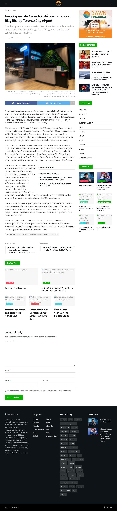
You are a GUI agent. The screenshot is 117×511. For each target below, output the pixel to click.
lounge (46, 235)
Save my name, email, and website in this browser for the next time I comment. (39, 391)
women (80, 487)
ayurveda (72, 424)
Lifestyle (82, 145)
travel (72, 487)
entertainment (74, 451)
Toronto (73, 483)
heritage (78, 467)
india (63, 471)
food (81, 459)
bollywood (65, 428)
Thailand (64, 483)
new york (72, 475)
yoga (74, 490)
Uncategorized (85, 158)
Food (81, 127)
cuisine (72, 435)
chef (25, 235)
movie (79, 471)
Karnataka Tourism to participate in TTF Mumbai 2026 (15, 312)
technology (74, 479)
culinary (64, 439)
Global (82, 132)
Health (82, 136)
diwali (63, 451)
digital (75, 447)
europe (64, 455)
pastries (55, 235)
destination (65, 447)
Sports (82, 149)
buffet (12, 235)
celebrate (64, 431)
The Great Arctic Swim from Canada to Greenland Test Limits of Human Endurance (102, 76)
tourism (64, 487)
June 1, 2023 (9, 38)
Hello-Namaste (66, 467)
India (81, 140)
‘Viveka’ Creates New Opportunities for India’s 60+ (86, 208)
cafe (19, 235)
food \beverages (35, 235)
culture (64, 443)
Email (8, 380)
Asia (70, 420)
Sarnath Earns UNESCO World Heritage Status (61, 312)
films (75, 459)
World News (65, 490)
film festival (65, 459)
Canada (25, 38)
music (63, 475)
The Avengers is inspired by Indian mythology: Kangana (101, 53)
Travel (31, 38)
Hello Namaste (14, 507)
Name (8, 370)
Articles (82, 110)
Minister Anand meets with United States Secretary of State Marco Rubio (57, 289)
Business (13, 10)
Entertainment (86, 123)
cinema (64, 435)
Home (7, 10)
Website (45, 380)
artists (63, 420)
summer (64, 479)
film (79, 455)
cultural (73, 439)
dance (72, 443)
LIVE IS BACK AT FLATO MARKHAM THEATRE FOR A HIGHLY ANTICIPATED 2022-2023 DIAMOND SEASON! (102, 90)
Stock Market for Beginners (50, 173)
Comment (9, 341)
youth (63, 494)
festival (72, 455)
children (74, 431)
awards (63, 424)
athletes (78, 420)
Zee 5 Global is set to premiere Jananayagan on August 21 (103, 208)
